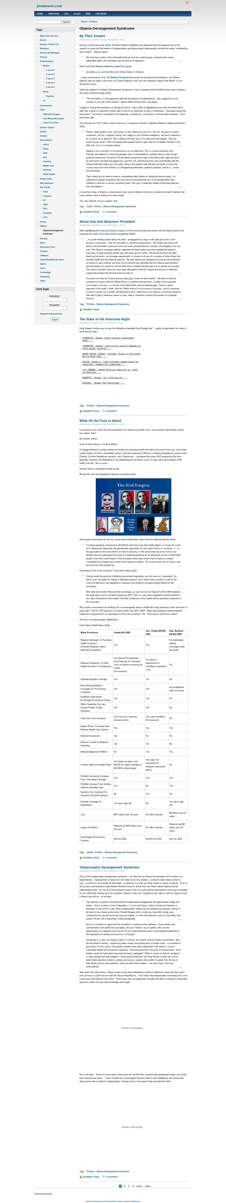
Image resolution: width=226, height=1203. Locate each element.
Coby (45, 192)
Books (43, 40)
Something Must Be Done (52, 260)
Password (54, 305)
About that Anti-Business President (107, 221)
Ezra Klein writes (108, 234)
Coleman (47, 196)
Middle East (48, 166)
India (45, 153)
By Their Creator (92, 36)
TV (44, 101)
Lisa (66, 14)
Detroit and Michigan (49, 53)
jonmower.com (49, 5)
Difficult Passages (51, 114)
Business (44, 48)
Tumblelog (45, 277)
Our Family (45, 187)
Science (44, 251)
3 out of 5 (50, 79)
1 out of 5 (50, 70)
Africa (46, 144)
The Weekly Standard (117, 77)
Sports (43, 264)
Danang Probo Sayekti (114, 1201)
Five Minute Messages (53, 118)
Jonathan (53, 14)
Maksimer (136, 1201)
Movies (46, 66)
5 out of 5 (50, 87)
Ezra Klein (111, 444)
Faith (42, 110)
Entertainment (46, 61)
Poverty (43, 238)
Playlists (50, 96)
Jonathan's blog (91, 211)
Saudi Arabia (49, 174)
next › (139, 1186)
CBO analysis (173, 592)
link (108, 45)
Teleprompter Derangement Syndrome (109, 867)
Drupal (49, 1194)
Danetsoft (97, 1201)
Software (44, 255)
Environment (46, 106)
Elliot (77, 14)
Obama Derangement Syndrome (53, 232)
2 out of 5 (50, 74)
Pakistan (47, 170)
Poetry (43, 222)
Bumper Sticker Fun (49, 44)
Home (40, 14)
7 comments (111, 1177)
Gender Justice (47, 127)
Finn (88, 14)
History (43, 136)
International (46, 140)
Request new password (51, 314)
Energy (43, 57)
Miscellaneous (47, 183)
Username (55, 296)
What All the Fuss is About (100, 420)
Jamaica (47, 161)
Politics (43, 226)
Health (43, 132)
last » (148, 1186)
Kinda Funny (46, 179)
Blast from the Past (49, 36)
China (45, 149)
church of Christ (50, 123)
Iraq (45, 157)
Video (42, 281)
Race (42, 243)
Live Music (101, 14)
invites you (98, 328)
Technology (45, 272)
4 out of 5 (50, 83)
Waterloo (112, 619)
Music (46, 92)
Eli (44, 200)
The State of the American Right (104, 319)
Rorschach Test (47, 247)
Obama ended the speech (108, 66)
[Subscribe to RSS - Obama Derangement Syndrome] (187, 3)
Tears (42, 268)
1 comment (111, 211)
